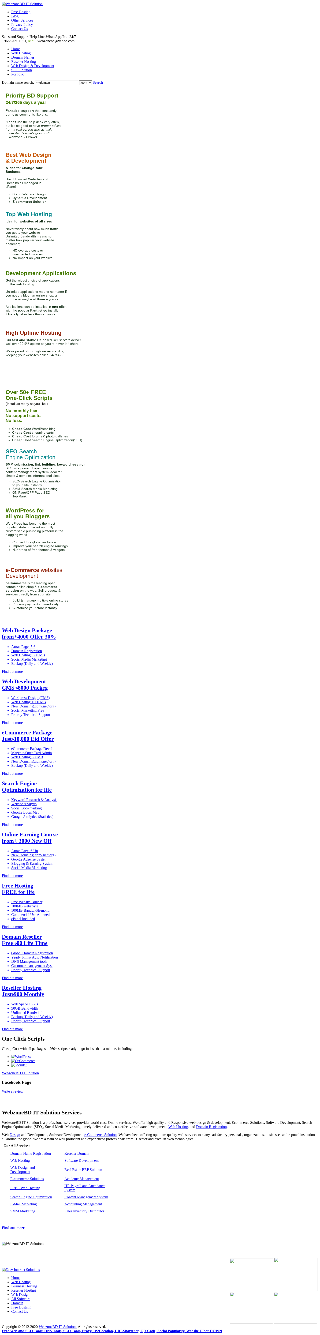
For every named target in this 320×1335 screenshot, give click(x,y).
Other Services (22, 20)
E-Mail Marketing (23, 1204)
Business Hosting (24, 1286)
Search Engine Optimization (31, 1197)
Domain (17, 1303)
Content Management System (86, 1197)
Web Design (20, 1295)
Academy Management (81, 1179)
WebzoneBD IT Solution (20, 1073)
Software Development (81, 1160)
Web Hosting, (178, 1127)
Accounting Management (83, 1204)
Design (15, 1135)
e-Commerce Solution (100, 1135)
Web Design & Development (32, 66)
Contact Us (19, 29)
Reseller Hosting (23, 62)
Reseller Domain (76, 1153)
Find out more (13, 1228)
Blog (15, 16)
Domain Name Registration (30, 1153)
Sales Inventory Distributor (84, 1211)
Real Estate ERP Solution (83, 1170)
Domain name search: (18, 82)
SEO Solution (21, 70)
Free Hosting (20, 12)
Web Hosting (21, 53)
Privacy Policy (22, 24)
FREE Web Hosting (25, 1188)
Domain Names (22, 57)
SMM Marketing (22, 1211)
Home (15, 49)
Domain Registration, (212, 1127)
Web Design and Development (22, 1170)
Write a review (12, 1091)
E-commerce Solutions (27, 1179)
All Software (20, 1299)
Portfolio (17, 74)
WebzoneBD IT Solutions (58, 1327)
